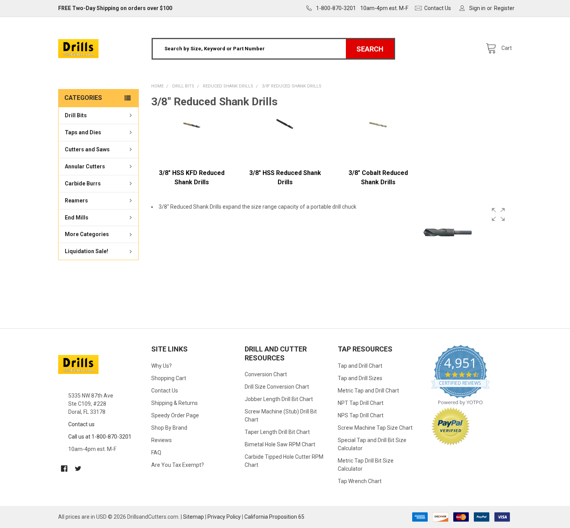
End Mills (76, 217)
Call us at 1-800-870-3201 (99, 437)
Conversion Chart (266, 374)
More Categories (87, 234)
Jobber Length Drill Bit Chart (279, 399)
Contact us (81, 424)
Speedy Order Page (175, 415)
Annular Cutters (85, 166)
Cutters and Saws (87, 149)
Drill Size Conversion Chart (277, 387)
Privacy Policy (224, 517)
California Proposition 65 (274, 517)
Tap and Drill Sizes (360, 378)
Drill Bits (76, 115)
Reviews (161, 440)
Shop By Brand (169, 428)
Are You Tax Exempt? (177, 465)
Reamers (76, 200)
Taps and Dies (83, 132)
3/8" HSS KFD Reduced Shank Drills (192, 177)
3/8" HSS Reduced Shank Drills (285, 177)
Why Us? (161, 366)
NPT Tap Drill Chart (360, 403)
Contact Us (164, 390)
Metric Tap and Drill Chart (368, 390)
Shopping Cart (168, 378)
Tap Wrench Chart (360, 481)
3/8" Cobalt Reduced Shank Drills (378, 177)
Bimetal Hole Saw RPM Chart (280, 444)
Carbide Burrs (83, 183)
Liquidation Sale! (86, 252)
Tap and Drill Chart (360, 366)
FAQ (156, 452)
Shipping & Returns (174, 403)
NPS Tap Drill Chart (360, 415)
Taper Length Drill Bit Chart (277, 432)
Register (504, 8)
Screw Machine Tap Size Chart (375, 428)
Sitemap (193, 517)
